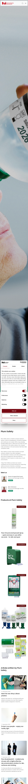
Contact (10, 480)
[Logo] (8, 3)
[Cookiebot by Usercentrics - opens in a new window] (20, 362)
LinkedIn (6, 423)
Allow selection (14, 415)
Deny (14, 420)
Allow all (14, 411)
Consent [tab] (5, 366)
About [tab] (23, 366)
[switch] (24, 395)
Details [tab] (14, 366)
